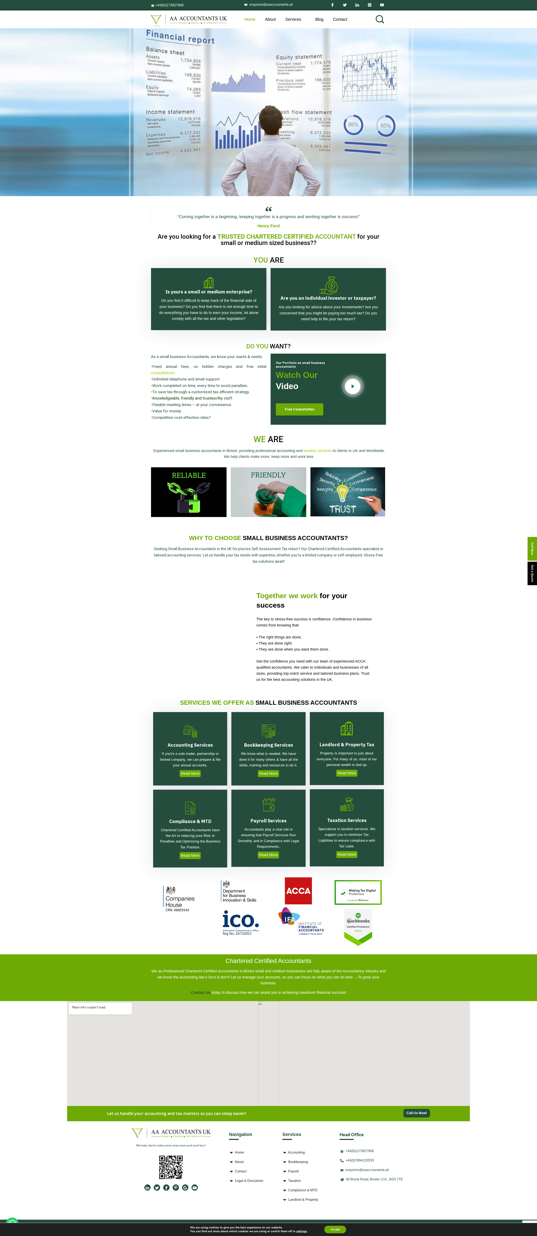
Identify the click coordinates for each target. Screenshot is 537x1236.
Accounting (296, 1152)
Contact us (200, 992)
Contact (340, 19)
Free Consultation (299, 409)
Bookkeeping (297, 1162)
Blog (319, 19)
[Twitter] (345, 4)
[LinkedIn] (357, 4)
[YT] (195, 1187)
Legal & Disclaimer (248, 1181)
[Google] (185, 1187)
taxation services (318, 451)
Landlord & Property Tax (346, 744)
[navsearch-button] (380, 19)
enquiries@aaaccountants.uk (271, 4)
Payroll (293, 1171)
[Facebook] (332, 4)
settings (301, 1231)
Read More (190, 773)
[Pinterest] (369, 4)
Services (293, 19)
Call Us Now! (417, 1113)
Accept (335, 1229)
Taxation (294, 1181)
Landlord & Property (302, 1199)
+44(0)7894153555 (359, 1160)
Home (249, 19)
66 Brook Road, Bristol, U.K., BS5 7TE (374, 1179)
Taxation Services (346, 820)
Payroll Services (268, 820)
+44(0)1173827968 (169, 5)
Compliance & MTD (190, 821)
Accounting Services (190, 745)
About (270, 19)
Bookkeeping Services (268, 745)
